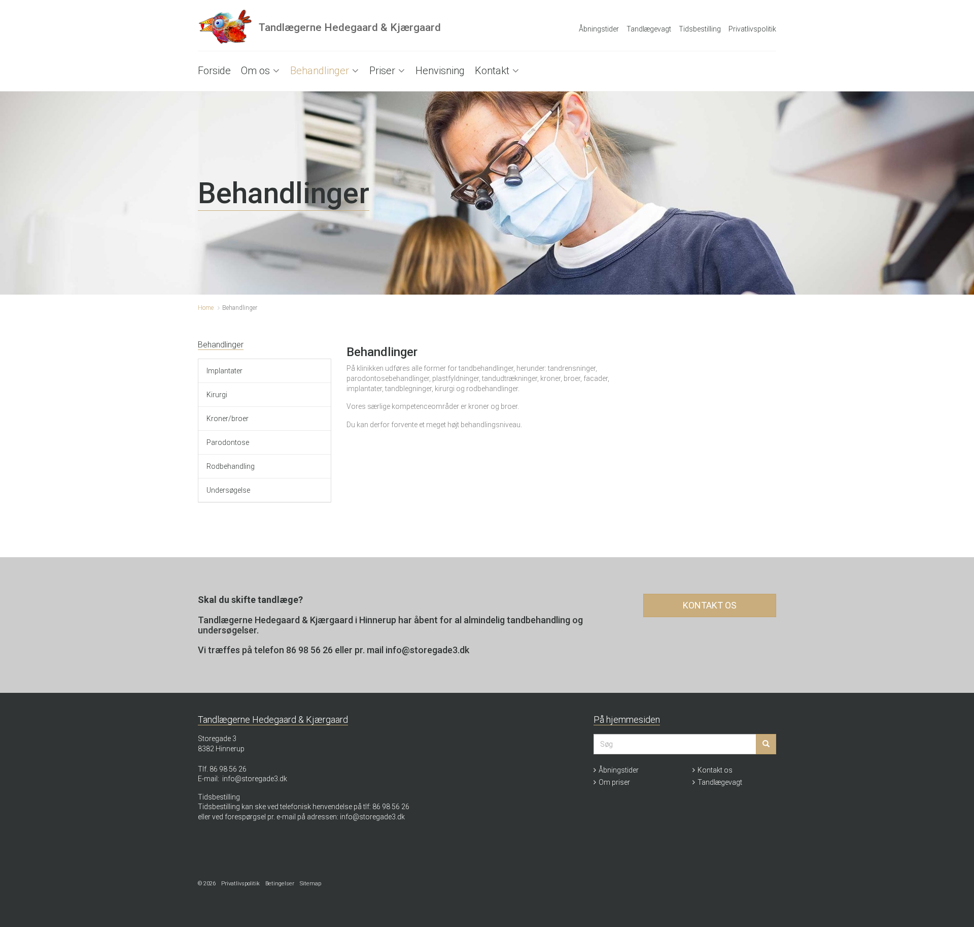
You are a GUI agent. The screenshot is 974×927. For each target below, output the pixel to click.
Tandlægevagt (649, 29)
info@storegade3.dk (254, 779)
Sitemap (310, 883)
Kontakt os (715, 770)
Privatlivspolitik (752, 29)
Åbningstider (599, 29)
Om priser (614, 782)
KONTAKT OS (710, 605)
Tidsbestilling (700, 29)
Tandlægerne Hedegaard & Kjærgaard (350, 27)
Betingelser (279, 883)
